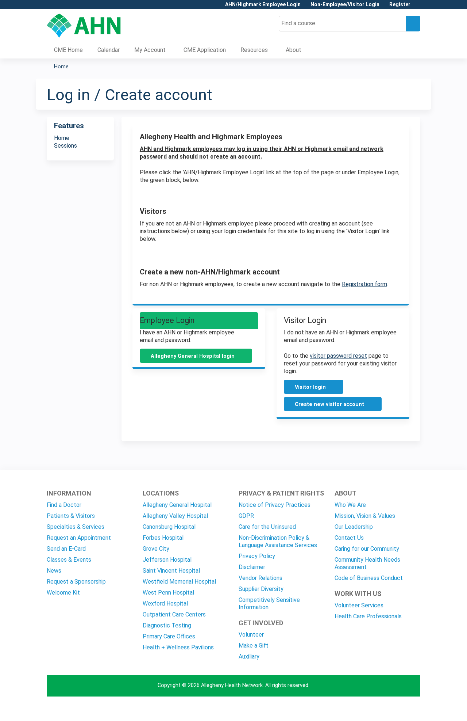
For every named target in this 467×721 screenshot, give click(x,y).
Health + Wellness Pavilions (178, 647)
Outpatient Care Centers (174, 614)
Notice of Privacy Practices (274, 504)
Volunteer (251, 634)
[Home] (84, 25)
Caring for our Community (367, 548)
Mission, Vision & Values (365, 515)
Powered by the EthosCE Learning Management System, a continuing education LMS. (394, 709)
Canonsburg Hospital (169, 526)
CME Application (205, 49)
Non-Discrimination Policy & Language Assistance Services (278, 541)
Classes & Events (69, 559)
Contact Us (349, 537)
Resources (254, 49)
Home (61, 67)
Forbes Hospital (163, 537)
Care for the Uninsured (267, 526)
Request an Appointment (79, 537)
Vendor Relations (260, 577)
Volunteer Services (359, 605)
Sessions (65, 145)
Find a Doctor (64, 504)
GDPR (246, 515)
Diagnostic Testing (167, 625)
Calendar (108, 49)
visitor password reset (338, 355)
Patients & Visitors (71, 515)
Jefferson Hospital (167, 559)
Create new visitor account (329, 404)
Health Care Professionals (368, 616)
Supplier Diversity (261, 588)
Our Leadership (354, 526)
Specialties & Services (75, 526)
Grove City (156, 548)
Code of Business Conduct (369, 577)
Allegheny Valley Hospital (175, 515)
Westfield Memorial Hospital (179, 581)
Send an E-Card (66, 548)
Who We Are (350, 504)
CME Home (68, 49)
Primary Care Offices (169, 636)
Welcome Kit (63, 592)
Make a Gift (254, 645)
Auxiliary (249, 656)
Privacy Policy (257, 556)
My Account (150, 49)
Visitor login (310, 387)
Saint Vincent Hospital (171, 570)
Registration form (364, 284)
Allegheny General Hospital (177, 504)
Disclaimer (252, 566)
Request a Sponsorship (76, 581)
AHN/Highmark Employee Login (263, 4)
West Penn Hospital (168, 592)
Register (399, 4)
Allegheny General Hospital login (193, 356)
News (54, 570)
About (293, 49)
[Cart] (418, 7)
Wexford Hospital (165, 603)
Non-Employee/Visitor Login (344, 4)
